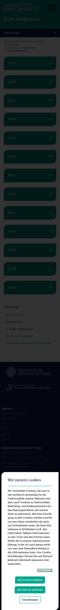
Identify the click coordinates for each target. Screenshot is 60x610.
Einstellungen (30, 599)
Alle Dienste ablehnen (30, 589)
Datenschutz (44, 570)
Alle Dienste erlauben (30, 579)
